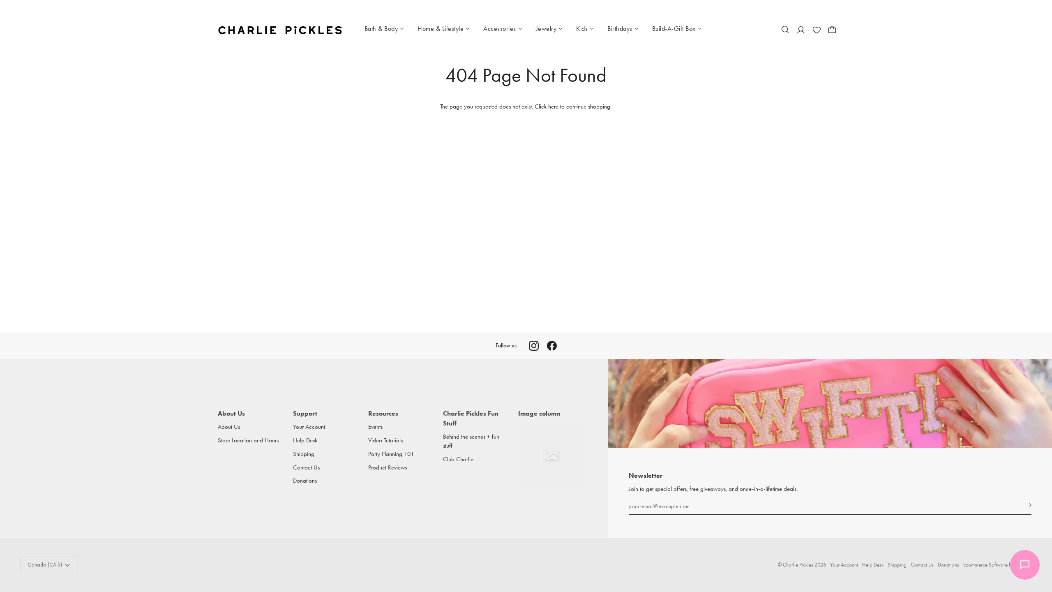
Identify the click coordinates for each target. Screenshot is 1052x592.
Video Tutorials (385, 440)
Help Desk (305, 440)
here (553, 106)
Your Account (309, 426)
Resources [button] (383, 413)
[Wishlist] (816, 29)
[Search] (785, 29)
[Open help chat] (1025, 565)
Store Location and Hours (248, 440)
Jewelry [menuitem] (546, 28)
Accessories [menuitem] (499, 28)
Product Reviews (387, 467)
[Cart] (832, 29)
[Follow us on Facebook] (552, 346)
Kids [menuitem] (582, 28)
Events (375, 426)
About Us (229, 426)
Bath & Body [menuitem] (381, 28)
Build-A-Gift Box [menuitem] (674, 28)
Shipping (303, 454)
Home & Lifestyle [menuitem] (441, 28)
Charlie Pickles (798, 565)
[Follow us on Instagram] (534, 346)
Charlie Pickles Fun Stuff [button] (470, 418)
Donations (305, 480)
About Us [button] (231, 413)
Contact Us (306, 467)
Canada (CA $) (45, 564)
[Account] (800, 29)
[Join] (1024, 504)
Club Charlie (458, 459)
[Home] (280, 29)
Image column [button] (539, 413)
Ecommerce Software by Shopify (997, 565)
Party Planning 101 (391, 454)
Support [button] (305, 413)
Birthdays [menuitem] (619, 28)
